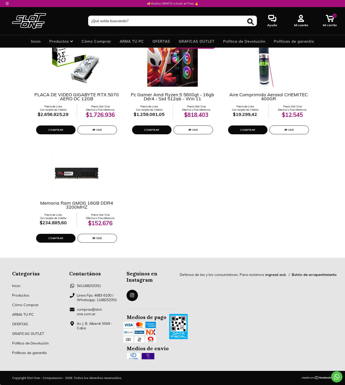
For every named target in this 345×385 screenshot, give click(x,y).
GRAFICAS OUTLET (197, 41)
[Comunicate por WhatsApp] (336, 376)
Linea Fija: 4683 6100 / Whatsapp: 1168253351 (97, 297)
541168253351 (89, 285)
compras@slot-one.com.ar (90, 311)
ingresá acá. (276, 274)
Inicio (36, 41)
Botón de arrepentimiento (314, 274)
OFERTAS (161, 41)
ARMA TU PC (132, 41)
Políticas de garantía (294, 41)
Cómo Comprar (96, 41)
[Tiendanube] (317, 378)
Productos (60, 41)
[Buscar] (250, 22)
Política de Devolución (244, 41)
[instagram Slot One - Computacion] (7, 3)
